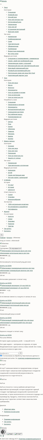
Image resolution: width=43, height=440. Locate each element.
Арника (10, 139)
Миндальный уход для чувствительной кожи (23, 66)
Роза (9, 124)
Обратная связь (9, 409)
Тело (5, 78)
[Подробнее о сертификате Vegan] (10, 434)
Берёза (10, 136)
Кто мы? (11, 185)
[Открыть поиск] (1, 235)
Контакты (7, 231)
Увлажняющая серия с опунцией (19, 63)
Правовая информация (12, 419)
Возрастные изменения (16, 51)
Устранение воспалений (16, 29)
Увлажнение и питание (16, 105)
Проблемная (12, 49)
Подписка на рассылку (12, 412)
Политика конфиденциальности (30, 439)
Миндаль (11, 134)
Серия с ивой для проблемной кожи (20, 61)
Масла (10, 85)
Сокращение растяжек (16, 112)
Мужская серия (13, 32)
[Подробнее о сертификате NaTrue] (3, 432)
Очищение (12, 12)
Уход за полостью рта (15, 97)
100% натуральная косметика (18, 204)
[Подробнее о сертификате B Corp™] (18, 434)
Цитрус (10, 122)
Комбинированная (14, 39)
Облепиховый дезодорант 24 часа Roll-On (14, 288)
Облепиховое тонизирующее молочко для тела (16, 270)
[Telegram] (3, 436)
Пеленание (12, 153)
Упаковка (11, 197)
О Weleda (7, 180)
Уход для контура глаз (15, 20)
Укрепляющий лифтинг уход (18, 75)
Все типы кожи (13, 54)
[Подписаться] (20, 353)
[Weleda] (3, 1)
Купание (11, 146)
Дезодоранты (12, 90)
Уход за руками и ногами (16, 92)
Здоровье (11, 221)
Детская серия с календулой (18, 177)
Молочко (11, 88)
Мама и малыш (9, 141)
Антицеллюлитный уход (16, 109)
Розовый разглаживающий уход (19, 71)
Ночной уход (12, 17)
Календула (11, 170)
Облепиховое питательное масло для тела (14, 253)
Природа (11, 224)
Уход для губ (12, 27)
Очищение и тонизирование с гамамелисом (23, 58)
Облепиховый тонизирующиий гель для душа (16, 323)
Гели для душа (13, 83)
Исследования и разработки (18, 207)
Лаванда (11, 131)
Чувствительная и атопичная (18, 165)
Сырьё (10, 195)
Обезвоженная (13, 46)
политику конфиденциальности (29, 358)
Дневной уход (13, 15)
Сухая (10, 41)
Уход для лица (13, 148)
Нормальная (12, 36)
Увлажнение (12, 24)
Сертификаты (12, 209)
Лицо (6, 7)
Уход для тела (13, 151)
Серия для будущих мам (16, 175)
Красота (11, 216)
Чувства (11, 226)
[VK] (1, 436)
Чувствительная (13, 44)
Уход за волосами (14, 95)
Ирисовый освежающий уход (18, 68)
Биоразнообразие (14, 199)
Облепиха (11, 129)
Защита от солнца (14, 158)
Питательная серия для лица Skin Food (21, 73)
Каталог (9, 238)
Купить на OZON (6, 266)
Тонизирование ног (15, 117)
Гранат (10, 126)
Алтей (10, 173)
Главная (3, 238)
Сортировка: (4, 248)
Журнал (6, 211)
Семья (10, 219)
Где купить (7, 229)
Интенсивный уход (14, 22)
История (11, 187)
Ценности (11, 190)
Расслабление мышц (15, 114)
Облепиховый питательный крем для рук (14, 305)
